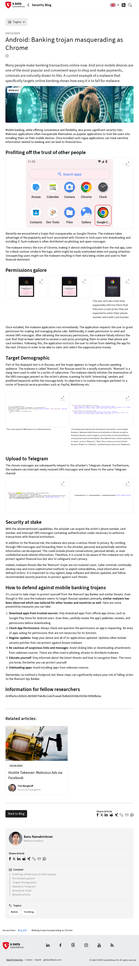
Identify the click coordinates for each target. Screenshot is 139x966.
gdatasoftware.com (52, 959)
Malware (14, 90)
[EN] (114, 5)
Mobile (14, 912)
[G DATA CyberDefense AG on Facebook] (60, 946)
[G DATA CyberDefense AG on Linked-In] (48, 946)
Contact (29, 959)
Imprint (38, 959)
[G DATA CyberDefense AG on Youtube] (99, 946)
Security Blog (41, 5)
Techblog (29, 912)
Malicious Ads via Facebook (35, 775)
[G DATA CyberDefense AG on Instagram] (86, 946)
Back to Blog (16, 814)
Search (131, 5)
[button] (97, 815)
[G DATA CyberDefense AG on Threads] (73, 946)
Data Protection (14, 959)
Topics (17, 22)
